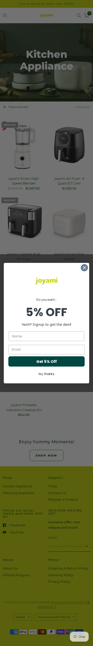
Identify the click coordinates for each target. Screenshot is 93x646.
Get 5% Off (46, 361)
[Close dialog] (84, 267)
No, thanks (46, 374)
